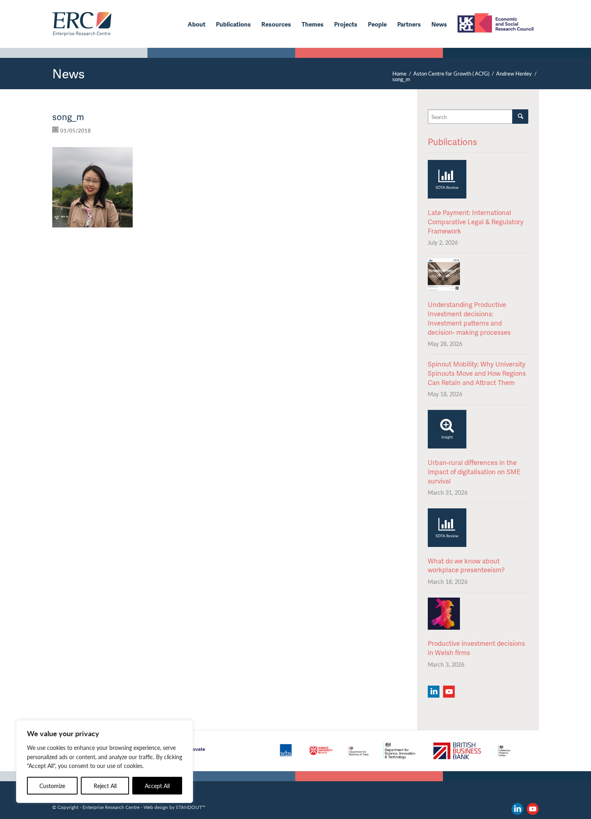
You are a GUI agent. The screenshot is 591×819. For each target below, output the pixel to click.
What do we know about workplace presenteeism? (466, 565)
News (68, 73)
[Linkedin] (433, 692)
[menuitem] (197, 24)
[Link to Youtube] (533, 809)
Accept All (157, 786)
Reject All (105, 786)
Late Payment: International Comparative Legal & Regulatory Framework (475, 221)
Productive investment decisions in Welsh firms (476, 648)
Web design (156, 807)
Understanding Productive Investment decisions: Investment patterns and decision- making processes (469, 318)
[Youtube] (449, 692)
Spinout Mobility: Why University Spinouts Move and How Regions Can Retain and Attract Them (477, 373)
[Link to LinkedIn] (517, 809)
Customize (52, 786)
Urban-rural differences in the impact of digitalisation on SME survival (474, 471)
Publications (452, 141)
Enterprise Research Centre (111, 807)
